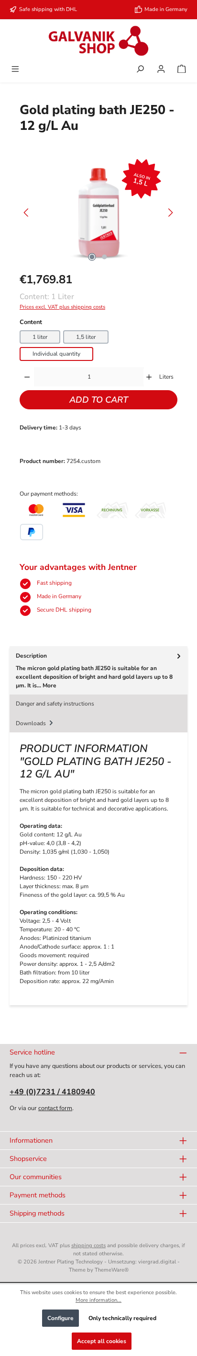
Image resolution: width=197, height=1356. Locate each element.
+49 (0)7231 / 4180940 (52, 1092)
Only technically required (122, 1318)
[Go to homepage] (98, 40)
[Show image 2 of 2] (104, 257)
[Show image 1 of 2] (92, 257)
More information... (98, 1300)
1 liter (40, 337)
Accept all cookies (101, 1341)
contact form (55, 1108)
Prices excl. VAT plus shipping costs (62, 307)
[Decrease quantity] (27, 377)
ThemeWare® (112, 1270)
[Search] (140, 70)
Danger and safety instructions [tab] (55, 703)
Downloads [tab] (31, 723)
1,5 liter (86, 337)
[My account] (161, 70)
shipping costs (88, 1245)
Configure (60, 1318)
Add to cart (98, 400)
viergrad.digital (157, 1261)
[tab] (98, 670)
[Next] (170, 212)
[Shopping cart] (181, 70)
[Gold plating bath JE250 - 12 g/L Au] (98, 213)
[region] (98, 213)
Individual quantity (56, 354)
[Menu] (15, 70)
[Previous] (27, 212)
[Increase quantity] (148, 377)
